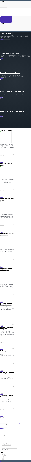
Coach (3, 1)
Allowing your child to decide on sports (12, 111)
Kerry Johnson (3, 450)
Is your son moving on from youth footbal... (6, 304)
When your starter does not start (10, 53)
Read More (1, 78)
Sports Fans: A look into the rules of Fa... (6, 396)
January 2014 (3, 459)
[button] (0, 461)
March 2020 (3, 454)
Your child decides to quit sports (10, 73)
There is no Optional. (6, 33)
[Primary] (6, 19)
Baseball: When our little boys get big (6, 327)
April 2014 (3, 458)
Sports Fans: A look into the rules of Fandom (11, 448)
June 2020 (3, 453)
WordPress (10, 460)
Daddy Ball (7, 449)
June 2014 (3, 457)
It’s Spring (3, 351)
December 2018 (4, 455)
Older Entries (2, 417)
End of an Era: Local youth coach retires (7, 373)
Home (3, 23)
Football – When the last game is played (12, 91)
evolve (0, 460)
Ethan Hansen (3, 448)
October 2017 (3, 456)
